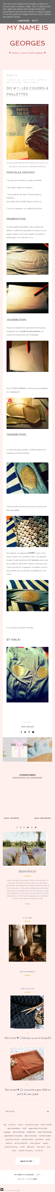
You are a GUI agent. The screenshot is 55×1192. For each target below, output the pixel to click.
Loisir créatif (28, 80)
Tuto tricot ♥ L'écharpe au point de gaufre (27, 1038)
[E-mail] (33, 732)
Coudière (11, 80)
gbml (35, 1179)
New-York (41, 1147)
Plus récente (11, 818)
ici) (40, 201)
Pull (48, 1147)
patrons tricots (13, 1139)
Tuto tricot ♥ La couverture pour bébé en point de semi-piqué (27, 1092)
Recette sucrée (32, 1125)
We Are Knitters (21, 1143)
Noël (24, 1128)
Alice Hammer (19, 1132)
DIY (18, 80)
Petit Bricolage (14, 82)
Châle (22, 1147)
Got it (35, 21)
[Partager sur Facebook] (21, 732)
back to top (27, 1161)
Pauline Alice (28, 1139)
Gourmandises (14, 1128)
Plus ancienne (43, 818)
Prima (30, 237)
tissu (14, 1150)
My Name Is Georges (24, 1175)
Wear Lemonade (45, 1132)
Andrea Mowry (11, 1147)
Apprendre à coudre (13, 1136)
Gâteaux (31, 1147)
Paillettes (41, 80)
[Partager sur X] (25, 732)
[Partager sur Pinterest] (29, 732)
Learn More (23, 21)
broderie (39, 1150)
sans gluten (35, 1143)
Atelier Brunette (26, 1150)
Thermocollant (31, 82)
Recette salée (45, 1136)
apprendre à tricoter (38, 1128)
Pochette (39, 1139)
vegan (45, 1143)
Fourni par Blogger (12, 1190)
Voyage (7, 1132)
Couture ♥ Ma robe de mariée (27, 943)
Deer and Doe (31, 1136)
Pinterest (42, 163)
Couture (12, 1125)
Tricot (20, 1125)
